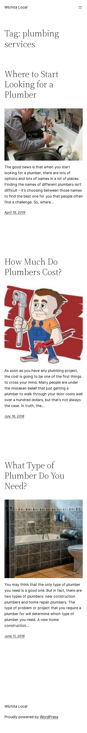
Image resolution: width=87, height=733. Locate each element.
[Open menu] (80, 7)
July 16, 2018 (14, 416)
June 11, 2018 (14, 636)
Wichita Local (15, 7)
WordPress (49, 717)
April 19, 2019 (14, 212)
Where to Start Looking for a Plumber (31, 84)
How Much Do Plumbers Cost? (33, 267)
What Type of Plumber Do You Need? (34, 475)
